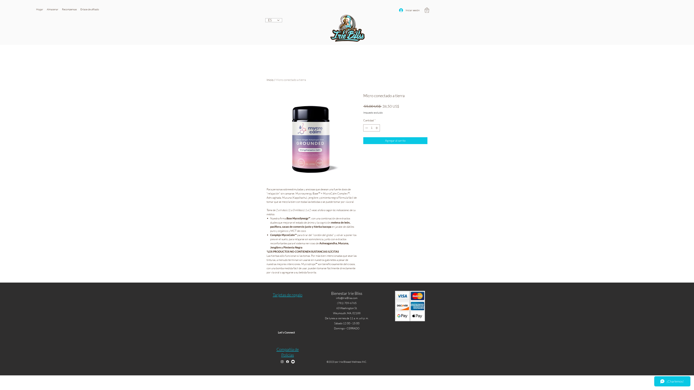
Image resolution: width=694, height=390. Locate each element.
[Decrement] (366, 128)
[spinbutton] (372, 128)
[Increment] (377, 128)
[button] (52, 9)
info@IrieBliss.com (346, 298)
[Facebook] (287, 361)
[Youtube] (293, 361)
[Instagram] (282, 361)
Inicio (270, 80)
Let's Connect (286, 332)
